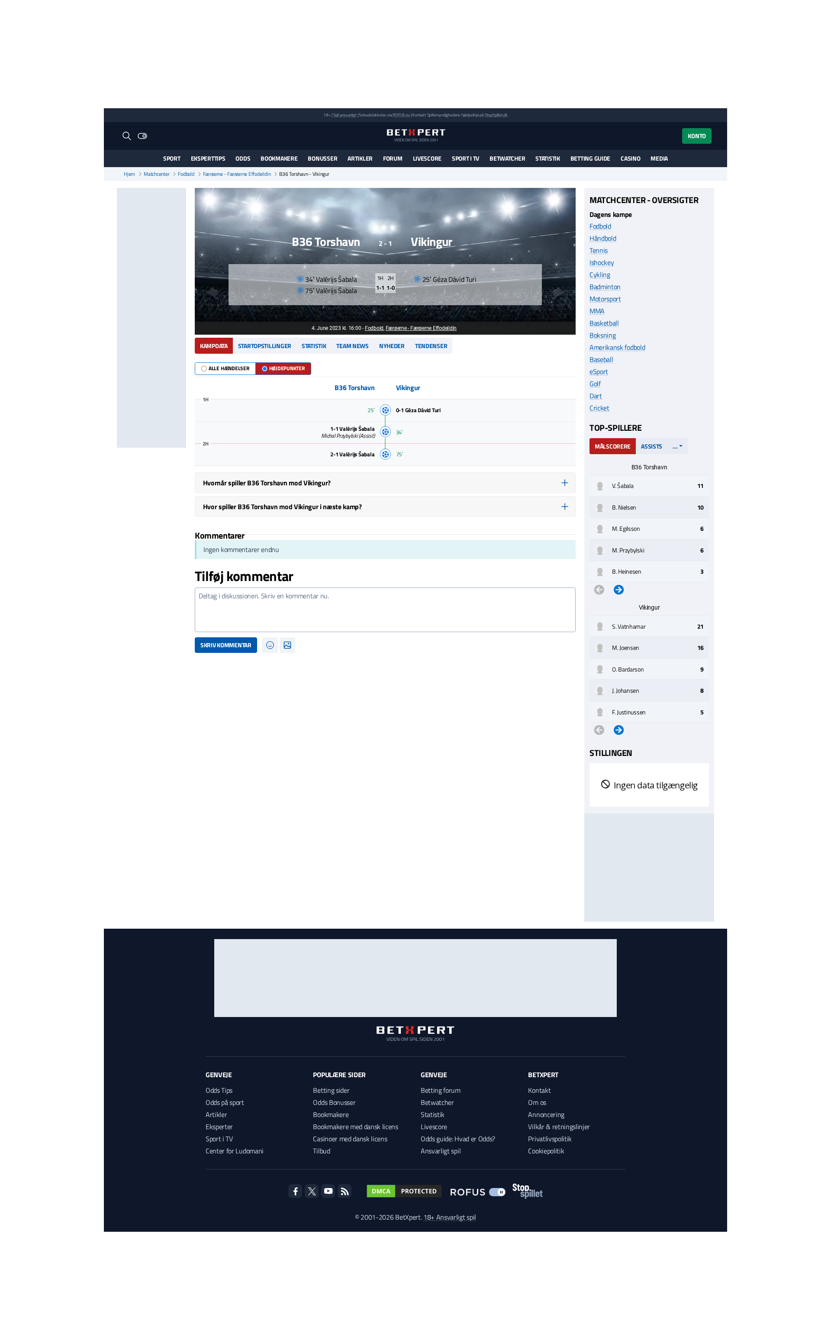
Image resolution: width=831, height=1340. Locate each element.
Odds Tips (219, 1090)
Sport (171, 158)
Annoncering (546, 1114)
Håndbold (602, 238)
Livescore (427, 158)
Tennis (598, 250)
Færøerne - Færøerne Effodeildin (237, 174)
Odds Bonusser (334, 1102)
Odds (242, 158)
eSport (598, 371)
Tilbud (321, 1151)
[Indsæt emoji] (270, 645)
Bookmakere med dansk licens (355, 1126)
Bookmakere (279, 158)
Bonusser (322, 158)
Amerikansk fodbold (617, 347)
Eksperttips (208, 158)
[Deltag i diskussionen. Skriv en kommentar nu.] (385, 610)
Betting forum (441, 1090)
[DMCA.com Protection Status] (404, 1191)
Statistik (547, 158)
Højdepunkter (287, 368)
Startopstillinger (264, 345)
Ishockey (601, 262)
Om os (537, 1102)
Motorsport (605, 299)
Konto (697, 135)
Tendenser (431, 345)
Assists (651, 446)
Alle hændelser (229, 368)
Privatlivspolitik (550, 1138)
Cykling (599, 274)
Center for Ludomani (235, 1151)
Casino (630, 158)
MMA (597, 311)
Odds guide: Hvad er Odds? (458, 1138)
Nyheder (392, 345)
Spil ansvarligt (345, 115)
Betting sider (331, 1090)
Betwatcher (507, 158)
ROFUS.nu (401, 115)
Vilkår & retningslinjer (559, 1126)
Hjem (129, 174)
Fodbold (186, 174)
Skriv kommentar (225, 644)
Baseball (601, 359)
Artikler (360, 158)
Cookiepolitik (546, 1151)
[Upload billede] (287, 645)
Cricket (599, 408)
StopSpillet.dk (496, 115)
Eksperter (219, 1126)
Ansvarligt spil (441, 1151)
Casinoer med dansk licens (350, 1138)
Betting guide (590, 158)
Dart (595, 396)
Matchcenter (156, 174)
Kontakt (539, 1090)
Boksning (602, 335)
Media (659, 158)
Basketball (604, 323)
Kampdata (214, 345)
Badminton (605, 286)
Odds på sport (225, 1102)
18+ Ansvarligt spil (449, 1217)
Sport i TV (465, 158)
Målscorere (613, 446)
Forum (393, 158)
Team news (352, 345)
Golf (595, 383)
